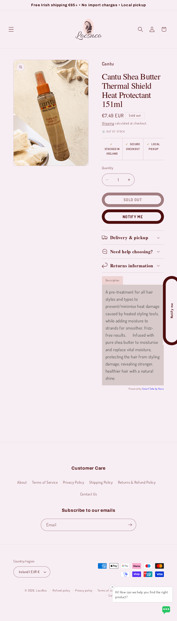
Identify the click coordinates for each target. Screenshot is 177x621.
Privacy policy (83, 590)
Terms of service (108, 590)
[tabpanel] (133, 335)
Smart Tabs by (150, 388)
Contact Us (88, 494)
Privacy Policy (73, 482)
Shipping (108, 123)
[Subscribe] (130, 525)
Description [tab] (113, 280)
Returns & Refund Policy (137, 482)
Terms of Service (45, 482)
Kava (161, 388)
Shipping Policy (101, 482)
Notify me (133, 216)
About (22, 482)
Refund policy (61, 590)
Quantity (107, 168)
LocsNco (41, 590)
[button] (11, 29)
